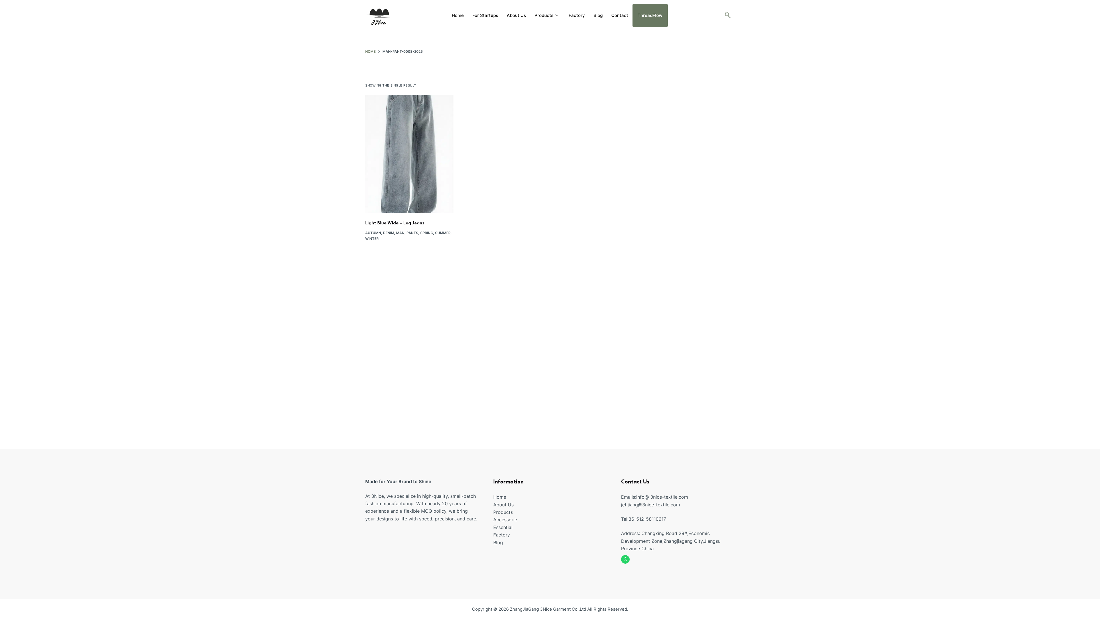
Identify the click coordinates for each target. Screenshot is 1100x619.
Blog (598, 15)
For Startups (485, 15)
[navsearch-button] (727, 15)
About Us (516, 15)
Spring (426, 233)
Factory (577, 15)
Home (458, 15)
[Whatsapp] (625, 559)
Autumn (373, 233)
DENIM (388, 233)
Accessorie (505, 519)
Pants (412, 233)
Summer (443, 233)
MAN (400, 233)
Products (544, 15)
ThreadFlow (650, 15)
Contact (619, 15)
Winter (372, 238)
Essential (502, 527)
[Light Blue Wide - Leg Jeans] (409, 154)
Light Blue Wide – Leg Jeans (394, 223)
